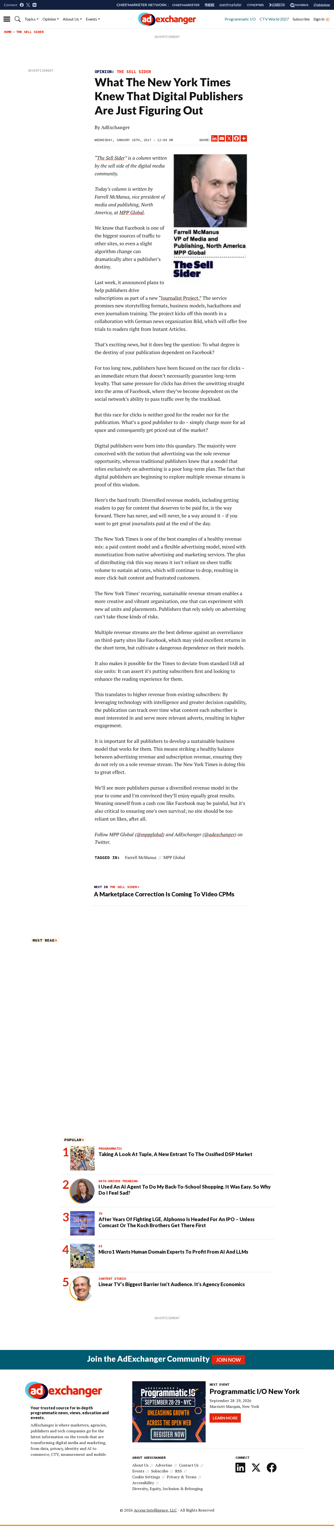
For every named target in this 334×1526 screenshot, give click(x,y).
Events (91, 19)
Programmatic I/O (240, 19)
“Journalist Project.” (180, 298)
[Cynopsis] (255, 5)
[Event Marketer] (231, 5)
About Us (71, 19)
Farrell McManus (140, 857)
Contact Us (189, 1465)
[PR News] (209, 5)
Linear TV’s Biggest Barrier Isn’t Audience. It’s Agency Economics (172, 1284)
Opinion (49, 19)
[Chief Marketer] (186, 5)
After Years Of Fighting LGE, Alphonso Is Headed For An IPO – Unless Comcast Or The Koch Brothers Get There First (177, 1222)
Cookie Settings (146, 1477)
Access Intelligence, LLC (155, 1510)
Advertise (163, 1465)
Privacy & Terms (181, 1477)
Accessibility (143, 1482)
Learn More (225, 1417)
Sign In (319, 19)
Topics (30, 19)
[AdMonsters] (299, 5)
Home (8, 32)
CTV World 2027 (274, 19)
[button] (18, 19)
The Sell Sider (30, 32)
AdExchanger (115, 127)
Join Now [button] (228, 1360)
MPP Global (174, 857)
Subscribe (301, 19)
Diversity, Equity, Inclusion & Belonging (167, 1488)
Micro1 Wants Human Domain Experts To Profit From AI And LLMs (173, 1252)
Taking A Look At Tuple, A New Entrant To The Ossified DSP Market (175, 1154)
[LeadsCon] (277, 4)
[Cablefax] (322, 5)
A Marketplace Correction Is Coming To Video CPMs (164, 894)
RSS (178, 1471)
